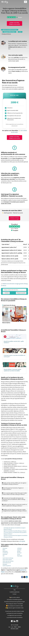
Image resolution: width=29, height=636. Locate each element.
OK (24, 27)
